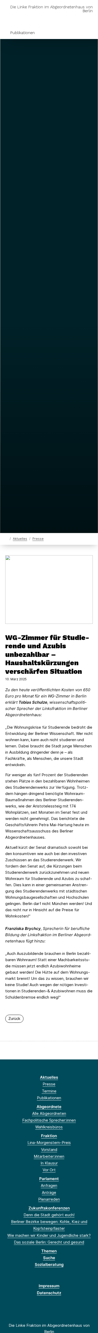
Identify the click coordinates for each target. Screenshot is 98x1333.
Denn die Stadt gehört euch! (49, 1214)
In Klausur (49, 1163)
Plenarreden (49, 1199)
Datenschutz (49, 1292)
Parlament (49, 1178)
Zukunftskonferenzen (49, 1208)
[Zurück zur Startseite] (6, 538)
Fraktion (49, 1135)
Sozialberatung (49, 1264)
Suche (49, 1257)
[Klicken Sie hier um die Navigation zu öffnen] (90, 19)
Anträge (49, 1192)
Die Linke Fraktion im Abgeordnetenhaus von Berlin (51, 9)
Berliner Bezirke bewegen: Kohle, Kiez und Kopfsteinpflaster (49, 1225)
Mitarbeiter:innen (49, 1156)
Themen (49, 1250)
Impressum (49, 1285)
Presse (38, 539)
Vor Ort (49, 1169)
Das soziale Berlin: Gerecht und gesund (49, 1242)
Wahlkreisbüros (49, 1126)
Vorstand (49, 1149)
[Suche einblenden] (76, 19)
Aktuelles (20, 539)
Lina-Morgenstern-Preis (49, 1142)
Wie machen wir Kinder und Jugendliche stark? (49, 1235)
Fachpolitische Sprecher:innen (49, 1120)
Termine (49, 1091)
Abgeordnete (49, 1106)
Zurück (14, 1018)
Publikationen (22, 32)
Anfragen (49, 1185)
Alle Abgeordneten (49, 1113)
